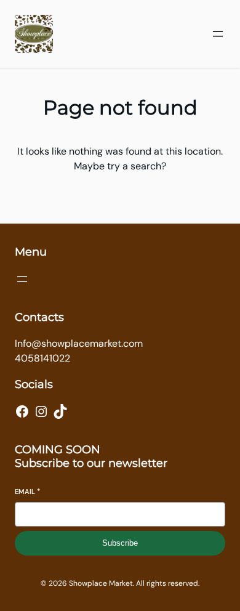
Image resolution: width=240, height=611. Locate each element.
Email (27, 491)
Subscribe (120, 543)
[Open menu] (217, 33)
